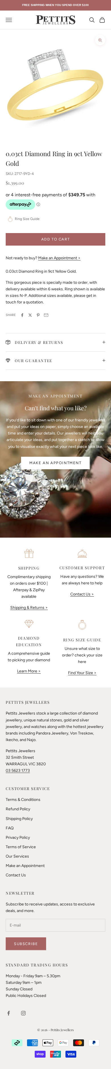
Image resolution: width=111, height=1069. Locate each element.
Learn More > (29, 671)
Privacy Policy (18, 837)
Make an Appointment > (59, 258)
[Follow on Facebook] (8, 1013)
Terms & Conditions (23, 799)
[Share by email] (46, 315)
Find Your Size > (82, 672)
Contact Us (16, 875)
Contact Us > (82, 594)
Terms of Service (21, 846)
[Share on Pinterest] (38, 315)
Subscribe (26, 944)
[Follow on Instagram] (23, 1013)
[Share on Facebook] (22, 315)
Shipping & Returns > (29, 607)
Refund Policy (18, 809)
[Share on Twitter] (30, 315)
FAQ (10, 828)
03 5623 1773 (18, 770)
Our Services (17, 856)
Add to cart (55, 239)
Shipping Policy (19, 818)
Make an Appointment (55, 463)
